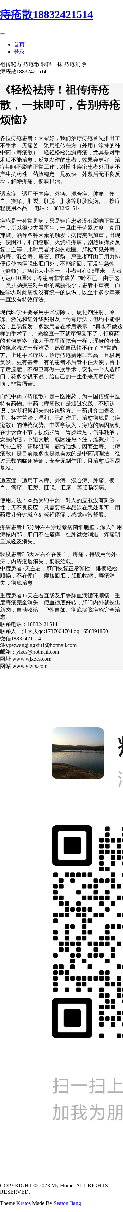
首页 (19, 44)
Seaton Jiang (67, 1203)
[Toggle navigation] (2, 34)
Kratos (23, 1203)
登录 (19, 52)
